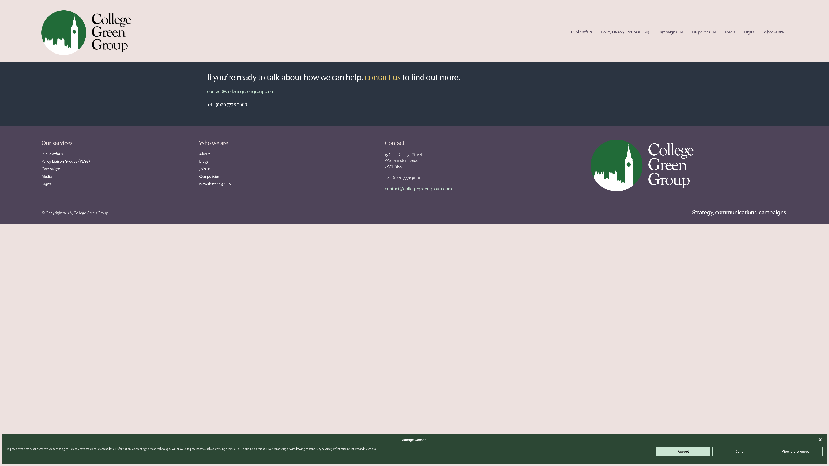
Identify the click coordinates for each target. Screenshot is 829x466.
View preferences (796, 451)
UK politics (701, 32)
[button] (820, 440)
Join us (204, 168)
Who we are (774, 32)
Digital (749, 32)
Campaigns (667, 32)
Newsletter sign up (215, 183)
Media (730, 32)
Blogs (204, 161)
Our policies (209, 176)
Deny (739, 451)
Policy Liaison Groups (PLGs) (625, 32)
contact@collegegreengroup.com (240, 91)
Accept (683, 451)
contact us (383, 78)
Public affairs (582, 32)
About (204, 153)
